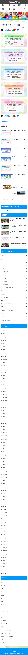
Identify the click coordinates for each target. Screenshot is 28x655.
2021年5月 (3, 531)
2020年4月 (3, 573)
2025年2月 (3, 388)
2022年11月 (4, 474)
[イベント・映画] (19, 6)
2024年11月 (4, 397)
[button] (25, 320)
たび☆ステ (14, 259)
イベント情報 (4, 121)
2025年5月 (3, 378)
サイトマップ (14, 651)
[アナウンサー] (25, 6)
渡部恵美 (15, 275)
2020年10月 (4, 554)
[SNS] (25, 10)
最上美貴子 (15, 284)
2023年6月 (3, 451)
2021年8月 (3, 522)
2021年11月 (4, 512)
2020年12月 (4, 547)
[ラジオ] (14, 6)
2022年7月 (3, 487)
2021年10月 (4, 515)
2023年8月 (3, 445)
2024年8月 (3, 407)
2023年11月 (4, 435)
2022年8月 (3, 483)
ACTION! (14, 255)
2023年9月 (3, 442)
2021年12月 (4, 509)
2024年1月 (3, 429)
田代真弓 (15, 268)
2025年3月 (3, 384)
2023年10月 (4, 439)
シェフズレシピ (14, 265)
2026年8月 (3, 330)
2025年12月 (4, 356)
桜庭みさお (15, 281)
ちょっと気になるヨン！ (14, 303)
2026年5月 (3, 340)
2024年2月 (3, 426)
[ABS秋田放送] (14, 2)
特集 (14, 290)
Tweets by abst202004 (6, 210)
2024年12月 (4, 394)
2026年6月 (3, 337)
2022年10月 (4, 477)
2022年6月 (3, 490)
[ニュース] (3, 6)
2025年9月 (3, 365)
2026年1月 (3, 353)
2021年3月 (3, 538)
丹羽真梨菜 (15, 271)
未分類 (14, 316)
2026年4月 (3, 343)
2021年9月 (3, 518)
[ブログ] (14, 10)
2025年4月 (3, 381)
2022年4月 (3, 496)
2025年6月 (3, 375)
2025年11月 (4, 359)
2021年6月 (3, 528)
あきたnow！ (14, 294)
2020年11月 (4, 550)
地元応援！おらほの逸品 (14, 310)
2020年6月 (3, 566)
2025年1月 (3, 391)
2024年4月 (3, 420)
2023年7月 (3, 448)
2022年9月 (3, 480)
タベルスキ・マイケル (15, 287)
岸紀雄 (15, 278)
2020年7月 (3, 563)
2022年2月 (3, 503)
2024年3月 (3, 423)
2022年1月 (3, 506)
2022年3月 (3, 499)
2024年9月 (3, 404)
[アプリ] (19, 10)
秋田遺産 (14, 300)
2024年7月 (3, 410)
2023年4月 (3, 458)
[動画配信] (8, 10)
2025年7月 (3, 372)
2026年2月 (3, 349)
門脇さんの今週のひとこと (14, 306)
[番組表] (3, 10)
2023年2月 (3, 464)
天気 (14, 313)
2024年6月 (3, 413)
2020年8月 (3, 560)
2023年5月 (3, 455)
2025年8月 (3, 369)
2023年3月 (3, 461)
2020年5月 (3, 570)
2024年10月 (4, 400)
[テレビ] (8, 6)
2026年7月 (3, 333)
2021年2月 (3, 541)
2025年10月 (4, 362)
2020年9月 (3, 557)
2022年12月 (4, 471)
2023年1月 (3, 467)
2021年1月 (3, 544)
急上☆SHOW (14, 297)
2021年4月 (3, 534)
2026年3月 (3, 346)
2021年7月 (3, 525)
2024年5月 (3, 416)
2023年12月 (4, 432)
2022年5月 (3, 493)
